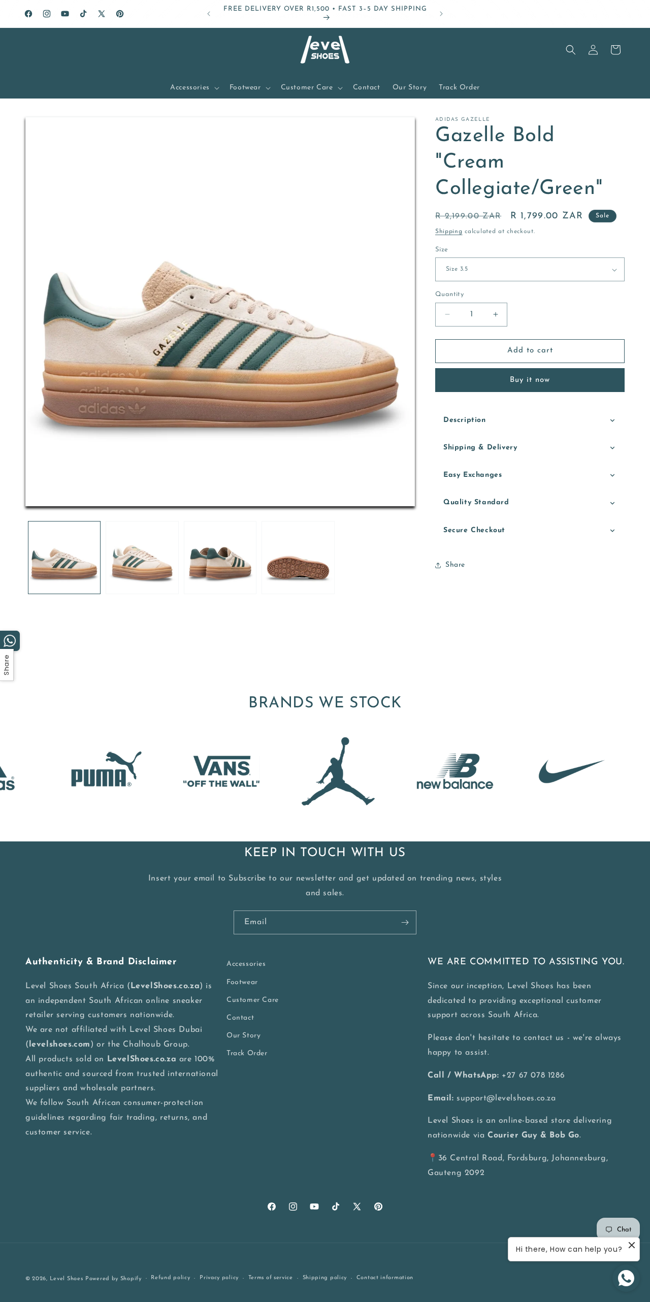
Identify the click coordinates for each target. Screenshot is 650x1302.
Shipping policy (325, 1278)
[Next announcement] (441, 13)
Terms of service (270, 1278)
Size (441, 249)
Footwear (242, 982)
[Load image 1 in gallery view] (64, 557)
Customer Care (252, 1000)
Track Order (247, 1053)
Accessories (246, 964)
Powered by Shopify (113, 1279)
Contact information (384, 1278)
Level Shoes (66, 1279)
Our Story (243, 1035)
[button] (193, 88)
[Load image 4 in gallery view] (298, 557)
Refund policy (170, 1278)
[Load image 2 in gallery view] (142, 557)
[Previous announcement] (209, 13)
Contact (240, 1018)
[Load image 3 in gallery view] (220, 557)
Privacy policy (219, 1278)
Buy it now (530, 380)
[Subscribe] (405, 922)
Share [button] (455, 565)
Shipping (449, 232)
